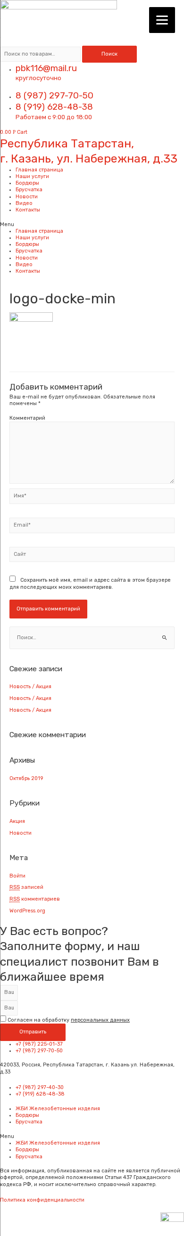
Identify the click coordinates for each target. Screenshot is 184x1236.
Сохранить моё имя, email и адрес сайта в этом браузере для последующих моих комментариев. (90, 583)
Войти (17, 876)
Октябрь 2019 (26, 778)
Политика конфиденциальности (42, 1200)
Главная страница (39, 170)
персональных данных (100, 1020)
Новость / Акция (30, 686)
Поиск (109, 54)
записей (26, 887)
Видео (24, 203)
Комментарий (27, 418)
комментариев (34, 899)
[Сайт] (92, 556)
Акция (17, 821)
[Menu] (162, 20)
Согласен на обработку (69, 1020)
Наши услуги (32, 176)
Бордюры (27, 183)
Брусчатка (29, 190)
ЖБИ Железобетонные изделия (58, 1109)
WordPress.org (27, 911)
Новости (27, 197)
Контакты (28, 210)
